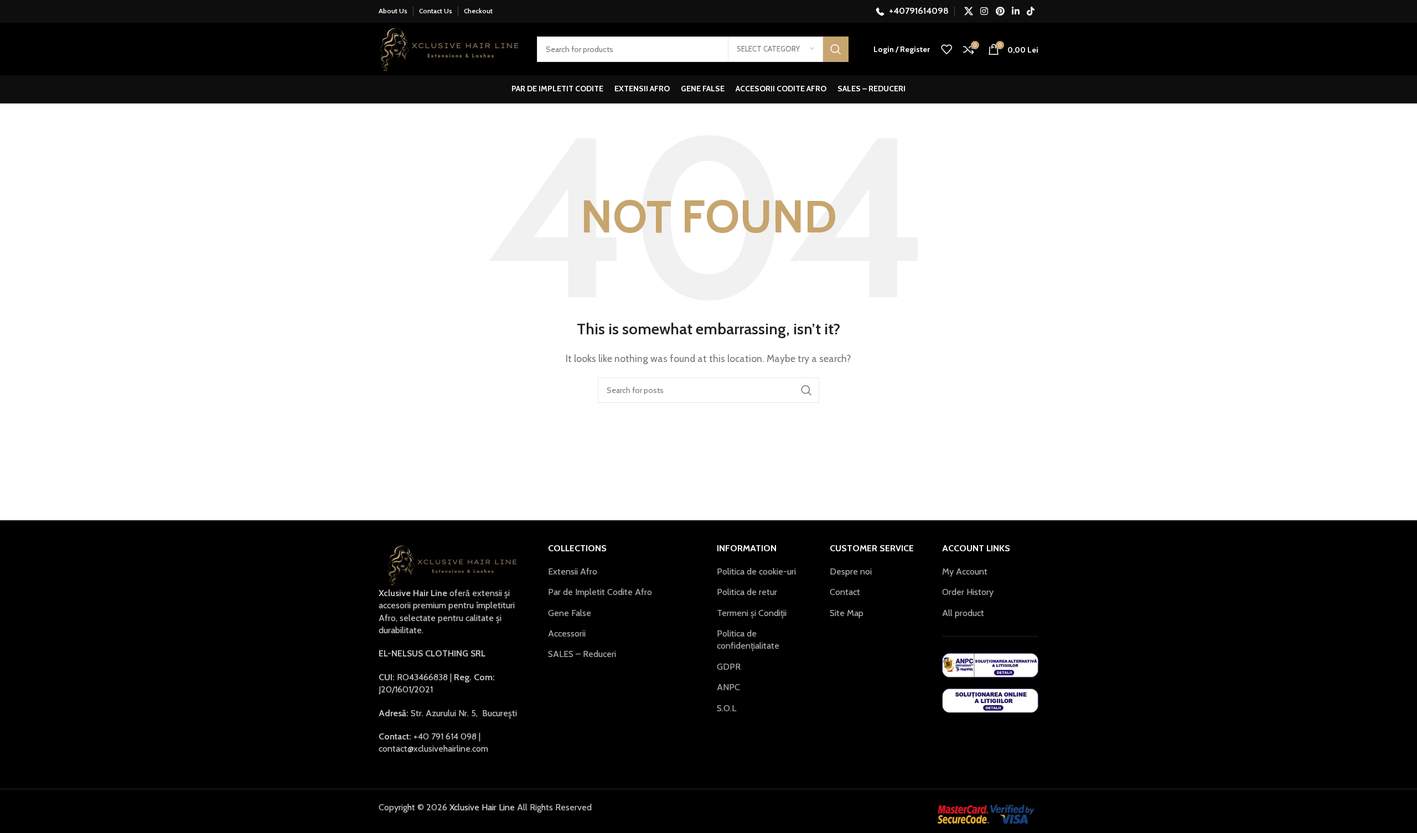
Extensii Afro (572, 571)
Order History (968, 592)
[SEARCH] (836, 49)
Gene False (569, 613)
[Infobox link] (912, 11)
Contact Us (435, 11)
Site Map (846, 613)
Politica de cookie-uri (756, 571)
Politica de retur (747, 592)
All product (963, 613)
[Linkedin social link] (1015, 11)
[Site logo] (449, 48)
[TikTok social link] (1030, 11)
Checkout (478, 11)
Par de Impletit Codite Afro (600, 592)
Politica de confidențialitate (748, 639)
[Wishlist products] (946, 49)
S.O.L (726, 708)
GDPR (729, 666)
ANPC (728, 687)
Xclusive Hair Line (481, 807)
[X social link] (968, 11)
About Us (393, 11)
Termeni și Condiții (752, 613)
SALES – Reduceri (582, 654)
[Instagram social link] (984, 11)
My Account (964, 571)
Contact (845, 592)
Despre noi (851, 571)
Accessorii (567, 633)
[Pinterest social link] (1000, 11)
